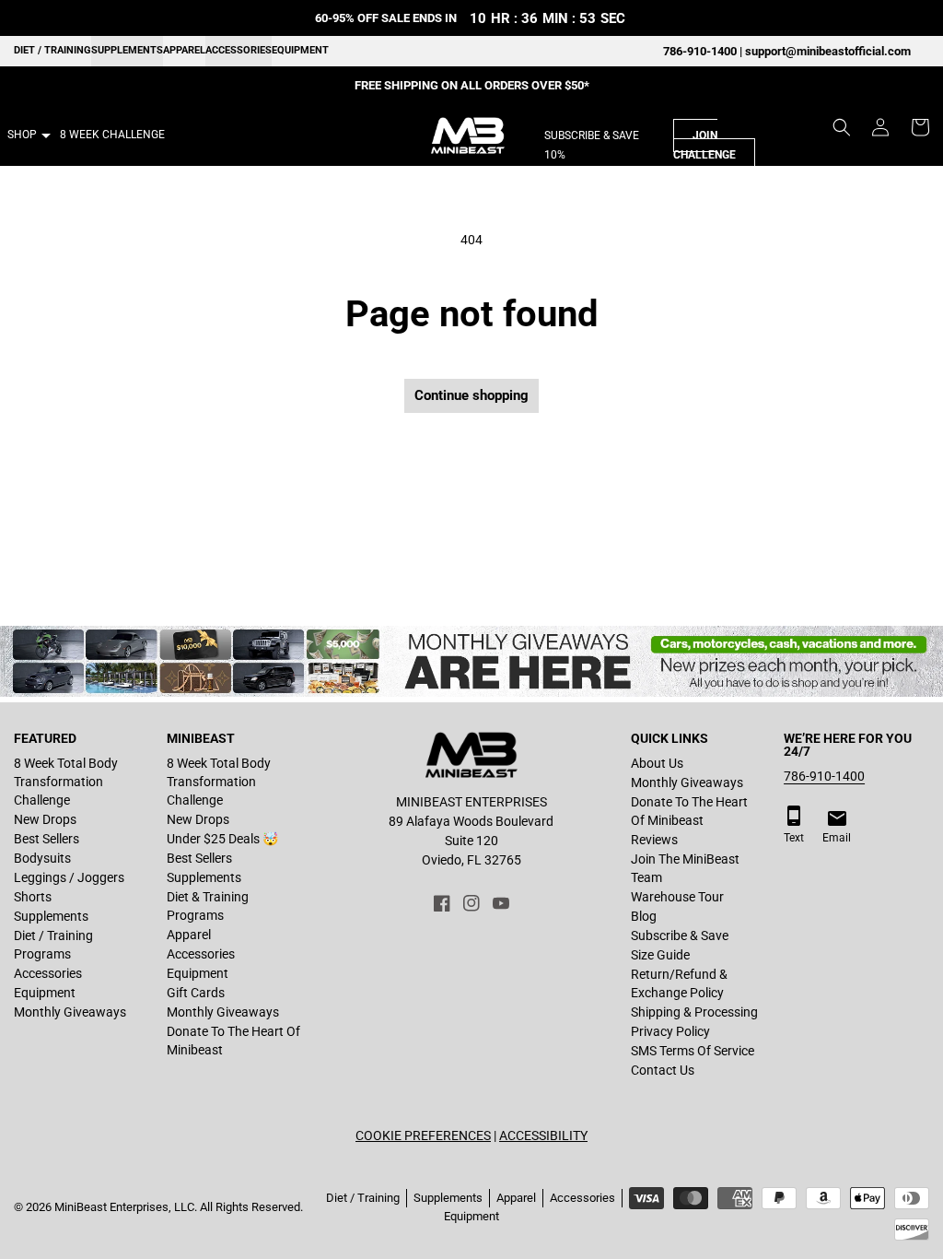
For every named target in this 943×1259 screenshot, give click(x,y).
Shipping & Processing (694, 1012)
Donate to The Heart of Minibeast (233, 1040)
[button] (841, 127)
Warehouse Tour (677, 896)
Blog (644, 916)
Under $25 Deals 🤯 (222, 838)
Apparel (184, 50)
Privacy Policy (670, 1031)
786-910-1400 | (704, 51)
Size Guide (660, 954)
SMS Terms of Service (692, 1050)
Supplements (127, 50)
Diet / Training (52, 50)
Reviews (654, 839)
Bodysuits (42, 858)
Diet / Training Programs (53, 944)
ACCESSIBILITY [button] (543, 1135)
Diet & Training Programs (208, 906)
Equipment (300, 50)
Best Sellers (46, 838)
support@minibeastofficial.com (828, 51)
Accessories (238, 50)
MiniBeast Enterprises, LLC (124, 1207)
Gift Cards (196, 992)
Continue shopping (471, 395)
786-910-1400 (824, 776)
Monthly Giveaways (70, 1012)
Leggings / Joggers (69, 877)
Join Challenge (704, 145)
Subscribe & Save (679, 935)
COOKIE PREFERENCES (423, 1135)
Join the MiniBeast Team (685, 868)
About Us (657, 763)
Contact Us (662, 1070)
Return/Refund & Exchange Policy (679, 983)
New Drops (45, 819)
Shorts (33, 896)
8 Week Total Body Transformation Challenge (66, 781)
